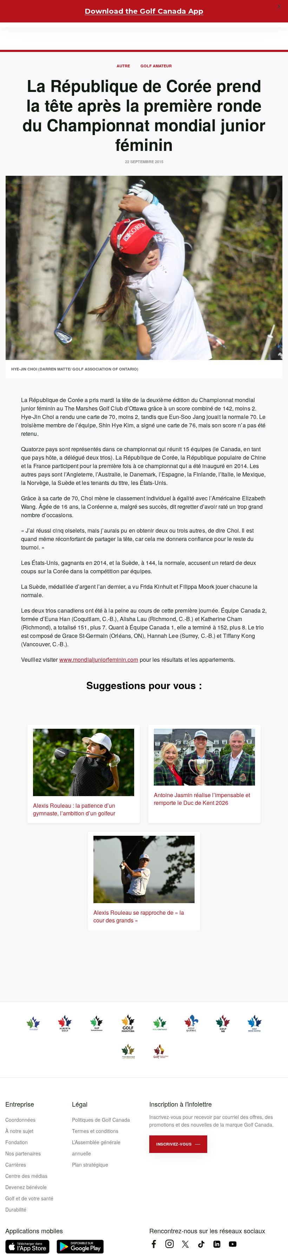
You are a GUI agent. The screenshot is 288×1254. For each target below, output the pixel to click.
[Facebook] (153, 1244)
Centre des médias (26, 1175)
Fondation (16, 1142)
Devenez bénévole (26, 1186)
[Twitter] (185, 1244)
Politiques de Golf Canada (101, 1119)
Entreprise (19, 1103)
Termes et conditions (95, 1130)
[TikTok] (201, 1244)
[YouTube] (232, 1244)
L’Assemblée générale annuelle (96, 1148)
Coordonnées (20, 1119)
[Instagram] (169, 1244)
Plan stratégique (90, 1164)
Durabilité (15, 1209)
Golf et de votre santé (29, 1198)
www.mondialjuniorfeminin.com (98, 659)
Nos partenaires (23, 1153)
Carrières (15, 1164)
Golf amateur (156, 65)
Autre (123, 65)
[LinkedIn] (216, 1244)
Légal (79, 1103)
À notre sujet (19, 1130)
